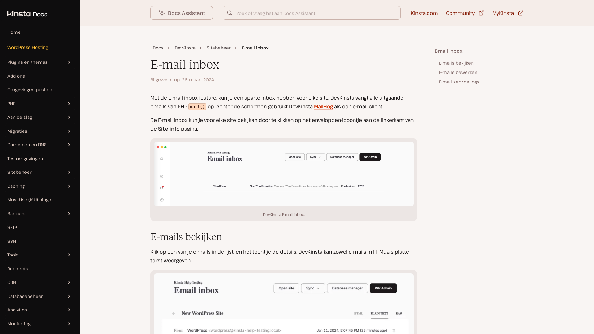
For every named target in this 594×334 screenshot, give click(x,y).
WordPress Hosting (27, 47)
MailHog (323, 106)
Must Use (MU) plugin (30, 200)
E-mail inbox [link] (255, 48)
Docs (158, 48)
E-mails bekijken (456, 63)
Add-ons (16, 76)
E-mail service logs (459, 82)
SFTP (12, 227)
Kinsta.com (424, 13)
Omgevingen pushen (29, 89)
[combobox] (312, 12)
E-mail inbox (448, 51)
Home (14, 32)
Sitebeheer (219, 48)
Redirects (17, 269)
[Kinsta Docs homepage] (23, 10)
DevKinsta (185, 48)
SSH (11, 241)
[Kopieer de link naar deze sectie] (145, 237)
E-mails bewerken (458, 72)
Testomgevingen (25, 158)
